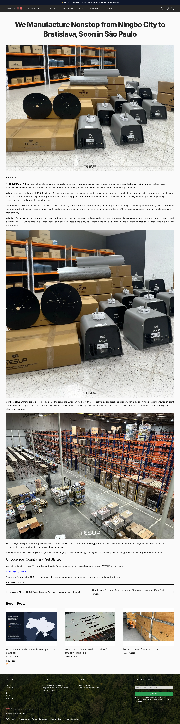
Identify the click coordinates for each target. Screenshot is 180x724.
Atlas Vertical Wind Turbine (52, 685)
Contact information (71, 719)
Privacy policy (24, 719)
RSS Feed (11, 661)
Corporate (67, 8)
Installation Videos (86, 685)
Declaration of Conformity (89, 688)
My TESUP (10, 696)
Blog (82, 8)
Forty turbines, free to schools (141, 649)
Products (33, 8)
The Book (95, 8)
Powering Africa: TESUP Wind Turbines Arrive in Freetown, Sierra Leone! (44, 592)
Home (8, 685)
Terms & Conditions (39, 719)
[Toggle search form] (162, 8)
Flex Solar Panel (48, 690)
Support (111, 8)
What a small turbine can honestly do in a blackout (30, 651)
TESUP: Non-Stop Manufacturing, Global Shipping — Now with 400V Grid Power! (128, 592)
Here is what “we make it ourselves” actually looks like (86, 651)
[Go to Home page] (14, 8)
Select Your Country (16, 571)
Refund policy (11, 719)
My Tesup (50, 8)
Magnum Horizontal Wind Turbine (55, 688)
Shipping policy (55, 719)
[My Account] (168, 8)
